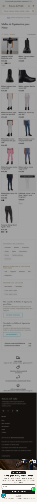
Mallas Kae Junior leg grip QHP (25, 116)
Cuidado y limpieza (17, 255)
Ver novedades (12, 334)
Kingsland (13, 271)
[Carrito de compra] (33, 6)
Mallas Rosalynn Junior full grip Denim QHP (26, 141)
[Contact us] (32, 489)
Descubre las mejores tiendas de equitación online (17, 442)
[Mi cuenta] (29, 6)
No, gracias (18, 495)
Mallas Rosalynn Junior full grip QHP (9, 169)
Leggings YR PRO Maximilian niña (7, 61)
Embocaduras (23, 251)
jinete (3, 429)
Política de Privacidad (20, 498)
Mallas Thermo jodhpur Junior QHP (26, 61)
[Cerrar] (34, 461)
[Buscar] (33, 11)
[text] (18, 1)
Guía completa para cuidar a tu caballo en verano (16, 450)
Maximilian (22, 271)
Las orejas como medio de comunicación (14, 447)
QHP (29, 271)
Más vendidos (8, 286)
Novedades (19, 286)
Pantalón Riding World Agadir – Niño (9, 226)
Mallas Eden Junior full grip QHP (9, 195)
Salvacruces (8, 259)
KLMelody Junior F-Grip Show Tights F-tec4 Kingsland (26, 196)
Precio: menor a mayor (11, 290)
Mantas (14, 251)
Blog (3, 420)
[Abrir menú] (4, 6)
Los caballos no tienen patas (10, 444)
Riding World (8, 275)
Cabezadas (8, 247)
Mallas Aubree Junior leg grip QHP (25, 169)
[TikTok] (12, 411)
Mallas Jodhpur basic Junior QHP (8, 90)
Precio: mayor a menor (11, 294)
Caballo (4, 432)
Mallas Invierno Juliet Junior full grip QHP (8, 116)
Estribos (7, 255)
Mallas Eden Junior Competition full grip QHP (8, 142)
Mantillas (16, 247)
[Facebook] (8, 411)
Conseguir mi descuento (18, 491)
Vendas (7, 251)
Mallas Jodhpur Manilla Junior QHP (26, 90)
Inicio (8, 17)
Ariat (6, 271)
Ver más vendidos (13, 315)
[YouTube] (17, 411)
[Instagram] (3, 411)
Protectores (25, 247)
